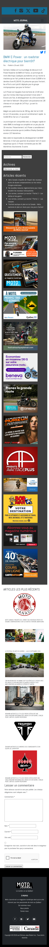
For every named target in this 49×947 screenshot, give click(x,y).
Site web (8, 837)
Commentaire (10, 797)
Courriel (8, 831)
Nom (7, 826)
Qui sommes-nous (24, 905)
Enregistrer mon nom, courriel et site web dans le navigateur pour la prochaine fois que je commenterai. (25, 847)
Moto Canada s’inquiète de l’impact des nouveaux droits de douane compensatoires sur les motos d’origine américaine (25, 182)
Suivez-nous (24, 911)
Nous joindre (24, 908)
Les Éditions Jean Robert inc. (26, 935)
